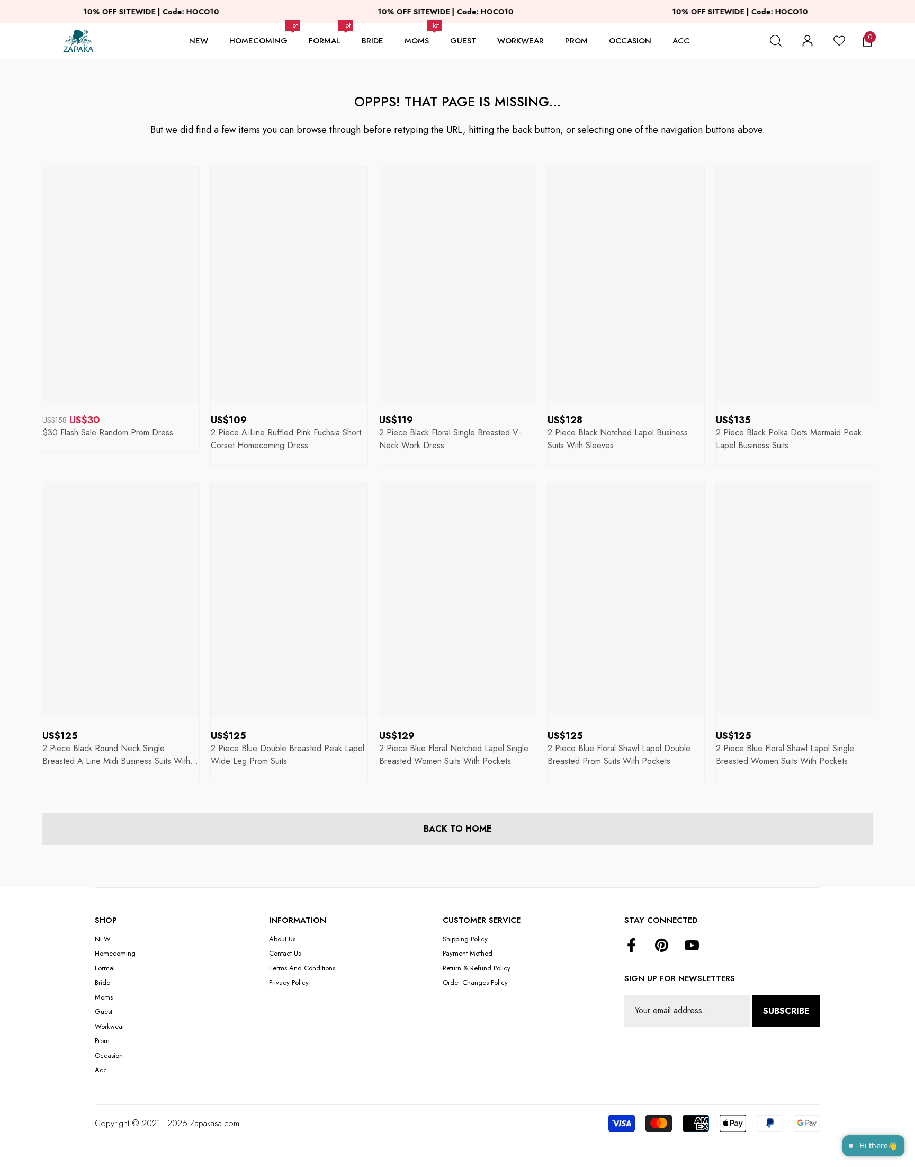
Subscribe (786, 1011)
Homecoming (258, 41)
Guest (463, 41)
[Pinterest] (662, 946)
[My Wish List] (839, 41)
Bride (372, 41)
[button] (776, 41)
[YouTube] (692, 946)
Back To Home (458, 829)
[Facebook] (631, 946)
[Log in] (807, 41)
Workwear (520, 41)
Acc (680, 41)
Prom (576, 41)
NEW (198, 41)
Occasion (630, 41)
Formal (324, 41)
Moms (417, 41)
